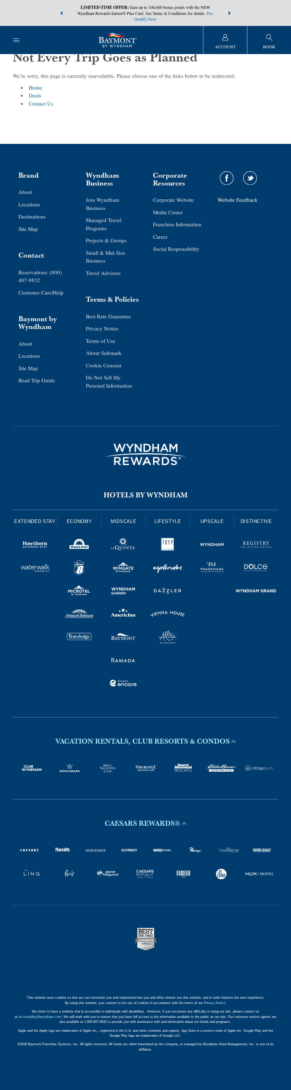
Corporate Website (173, 199)
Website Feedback (238, 199)
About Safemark (104, 352)
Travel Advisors (103, 272)
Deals (35, 95)
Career (160, 236)
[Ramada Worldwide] (123, 661)
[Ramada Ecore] (123, 684)
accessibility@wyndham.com (39, 1017)
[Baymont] (123, 638)
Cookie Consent (103, 365)
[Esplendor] (167, 569)
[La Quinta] (123, 546)
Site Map (28, 228)
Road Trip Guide (36, 380)
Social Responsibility (176, 248)
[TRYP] (167, 546)
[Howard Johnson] (79, 615)
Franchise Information (177, 224)
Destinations (32, 216)
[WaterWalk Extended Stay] (35, 569)
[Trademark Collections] (212, 569)
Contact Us (41, 103)
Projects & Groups (106, 240)
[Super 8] (79, 569)
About (25, 191)
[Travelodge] (79, 638)
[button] (61, 13)
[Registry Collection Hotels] (256, 546)
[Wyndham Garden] (123, 592)
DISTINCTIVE (256, 521)
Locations (29, 204)
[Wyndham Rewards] (145, 454)
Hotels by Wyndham (146, 495)
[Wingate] (123, 569)
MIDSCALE (123, 521)
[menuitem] (16, 40)
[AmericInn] (123, 615)
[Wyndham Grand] (256, 592)
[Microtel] (79, 592)
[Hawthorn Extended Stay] (35, 546)
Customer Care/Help (41, 292)
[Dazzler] (167, 592)
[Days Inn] (79, 546)
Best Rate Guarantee (108, 316)
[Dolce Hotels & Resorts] (256, 569)
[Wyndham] (212, 546)
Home (35, 87)
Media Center (168, 212)
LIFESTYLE (167, 521)
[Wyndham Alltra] (167, 638)
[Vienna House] (167, 615)
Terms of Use (100, 340)
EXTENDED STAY (34, 521)
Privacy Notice (102, 328)
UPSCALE (212, 521)
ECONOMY (79, 521)
